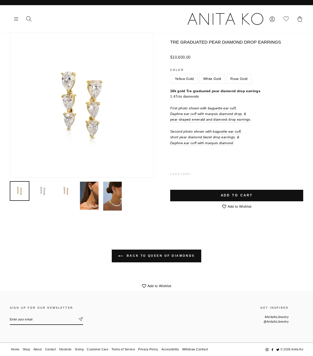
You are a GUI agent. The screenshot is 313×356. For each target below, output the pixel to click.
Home (15, 349)
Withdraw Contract (195, 349)
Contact (50, 349)
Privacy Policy (148, 349)
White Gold (212, 79)
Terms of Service (123, 349)
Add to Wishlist (239, 206)
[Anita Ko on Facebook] (272, 349)
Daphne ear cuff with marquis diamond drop (206, 114)
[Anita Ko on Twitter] (277, 349)
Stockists (65, 349)
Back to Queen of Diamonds (160, 255)
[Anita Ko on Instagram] (267, 349)
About (38, 349)
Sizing (79, 349)
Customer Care (97, 349)
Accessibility (170, 349)
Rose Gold (238, 79)
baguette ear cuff (222, 108)
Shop (26, 349)
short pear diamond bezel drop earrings (202, 137)
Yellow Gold (184, 79)
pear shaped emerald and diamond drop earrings (210, 119)
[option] (82, 105)
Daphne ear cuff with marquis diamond (201, 143)
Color (177, 69)
